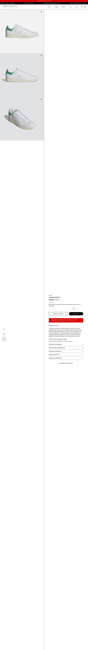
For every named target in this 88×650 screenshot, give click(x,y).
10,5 (78, 308)
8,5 (61, 308)
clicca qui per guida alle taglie (58, 339)
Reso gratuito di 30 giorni (55, 351)
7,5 (53, 308)
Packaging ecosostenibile (55, 358)
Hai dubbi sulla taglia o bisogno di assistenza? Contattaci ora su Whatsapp (65, 305)
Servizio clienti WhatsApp (55, 344)
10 (73, 308)
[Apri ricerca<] (82, 6)
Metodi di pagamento (54, 354)
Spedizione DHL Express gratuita (57, 347)
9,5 (69, 308)
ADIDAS (50, 295)
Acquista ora (76, 313)
